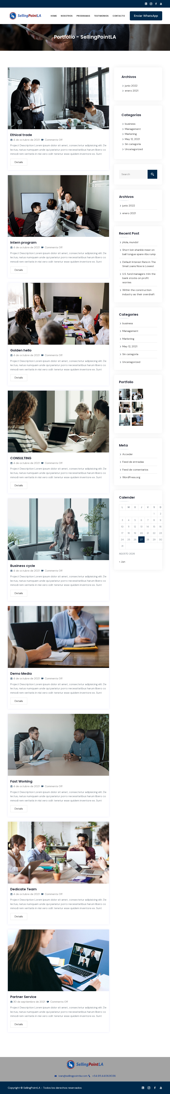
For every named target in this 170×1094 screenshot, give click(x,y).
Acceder (127, 454)
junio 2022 (131, 85)
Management (133, 129)
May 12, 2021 (132, 139)
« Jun (122, 561)
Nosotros (67, 15)
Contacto (119, 15)
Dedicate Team (23, 889)
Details (19, 162)
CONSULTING (20, 458)
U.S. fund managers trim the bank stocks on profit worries (139, 278)
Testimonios (101, 15)
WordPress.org (131, 477)
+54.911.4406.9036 (104, 1076)
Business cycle (22, 565)
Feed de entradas (133, 462)
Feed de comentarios (135, 469)
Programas (83, 15)
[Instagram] (151, 4)
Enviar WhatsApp (146, 16)
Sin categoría (133, 144)
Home (54, 15)
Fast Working (21, 781)
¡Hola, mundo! (130, 242)
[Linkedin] (146, 4)
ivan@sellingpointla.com (73, 1076)
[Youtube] (161, 4)
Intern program (23, 242)
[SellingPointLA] (25, 16)
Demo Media (21, 673)
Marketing (131, 134)
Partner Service (23, 996)
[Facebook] (156, 4)
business (130, 124)
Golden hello (21, 350)
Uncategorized (134, 149)
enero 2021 (131, 90)
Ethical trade (21, 135)
